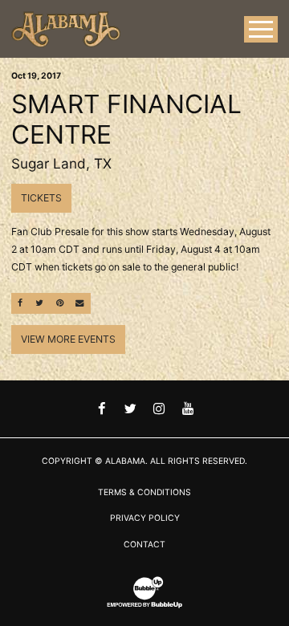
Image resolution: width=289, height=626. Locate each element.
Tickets (41, 198)
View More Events (68, 339)
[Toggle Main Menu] (261, 29)
